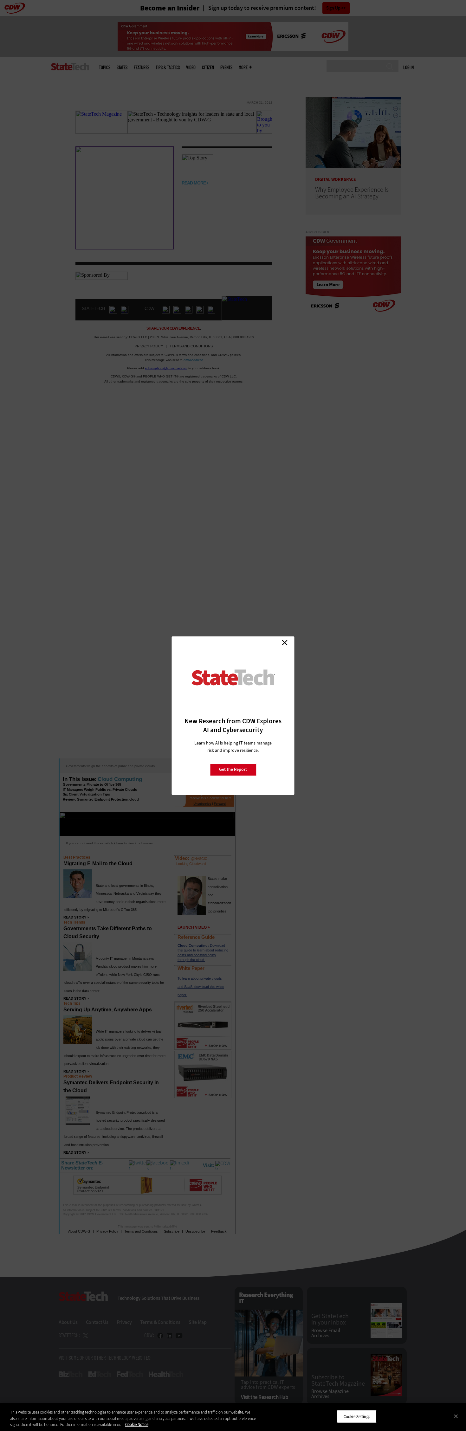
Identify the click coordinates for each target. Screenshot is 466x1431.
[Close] (456, 1416)
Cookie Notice (136, 1424)
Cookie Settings (357, 1416)
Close (284, 643)
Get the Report (233, 769)
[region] (233, 1417)
